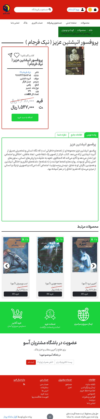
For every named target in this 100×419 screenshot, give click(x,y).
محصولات (85, 23)
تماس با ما (15, 23)
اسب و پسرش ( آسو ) (19, 283)
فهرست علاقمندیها (40, 397)
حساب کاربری (37, 23)
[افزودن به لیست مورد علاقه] (16, 55)
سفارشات (44, 387)
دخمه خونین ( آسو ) (54, 283)
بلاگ (25, 23)
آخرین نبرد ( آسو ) (89, 283)
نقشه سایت (90, 384)
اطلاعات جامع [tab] (76, 135)
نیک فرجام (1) (25, 72)
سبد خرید (44, 394)
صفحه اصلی (71, 23)
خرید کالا (15, 294)
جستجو (68, 384)
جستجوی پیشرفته (54, 23)
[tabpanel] (50, 159)
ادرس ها (45, 391)
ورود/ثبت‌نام (73, 9)
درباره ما (92, 400)
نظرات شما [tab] (61, 135)
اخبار (70, 387)
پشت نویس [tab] (91, 135)
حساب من (44, 384)
